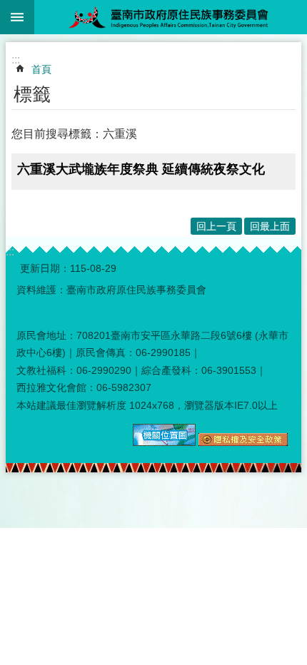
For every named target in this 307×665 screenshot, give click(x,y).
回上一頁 (216, 226)
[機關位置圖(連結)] (164, 442)
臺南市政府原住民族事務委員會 (170, 17)
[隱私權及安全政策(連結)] (243, 442)
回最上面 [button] (270, 226)
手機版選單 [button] (17, 17)
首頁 (41, 69)
